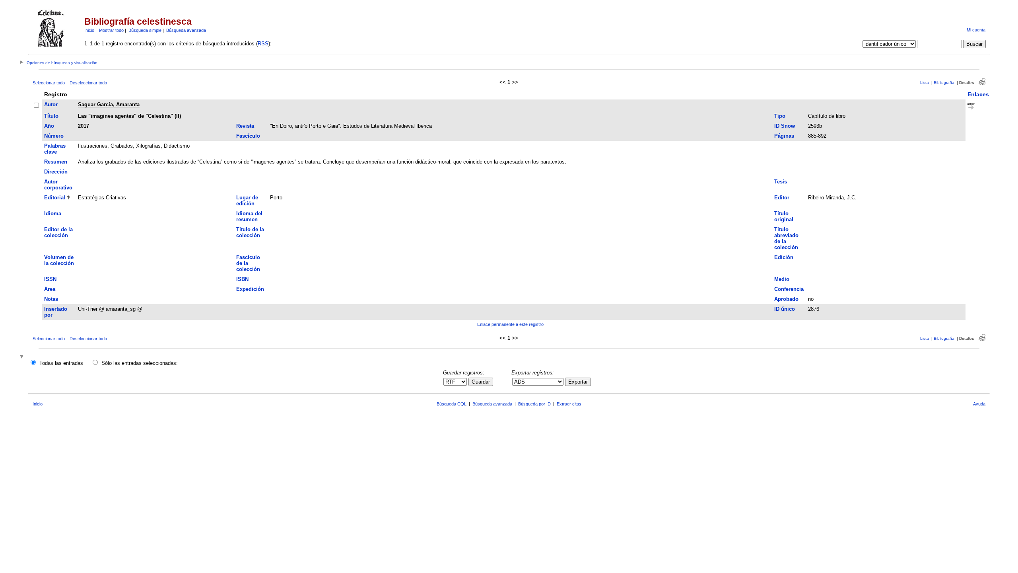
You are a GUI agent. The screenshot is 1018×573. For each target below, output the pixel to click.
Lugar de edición (247, 201)
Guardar (481, 382)
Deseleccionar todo (88, 82)
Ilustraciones (92, 146)
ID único (784, 309)
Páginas (784, 136)
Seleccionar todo (49, 82)
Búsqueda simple (144, 30)
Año (49, 126)
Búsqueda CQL (451, 403)
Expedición (250, 289)
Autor (51, 104)
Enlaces (978, 94)
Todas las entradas (61, 363)
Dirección (56, 172)
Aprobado (786, 299)
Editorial (54, 198)
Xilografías (148, 146)
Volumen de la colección (59, 260)
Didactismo (177, 146)
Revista (245, 126)
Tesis (780, 182)
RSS (263, 44)
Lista (924, 82)
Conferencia (789, 289)
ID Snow (784, 126)
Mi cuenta (976, 29)
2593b (815, 126)
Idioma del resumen (249, 216)
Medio (781, 279)
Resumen (55, 162)
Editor (781, 198)
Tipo (779, 116)
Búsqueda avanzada (186, 30)
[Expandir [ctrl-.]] (22, 357)
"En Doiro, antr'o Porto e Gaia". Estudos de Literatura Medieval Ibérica (351, 126)
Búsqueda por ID (534, 403)
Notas (51, 299)
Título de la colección (250, 232)
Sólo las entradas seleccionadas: (139, 363)
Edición (783, 257)
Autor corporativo (58, 185)
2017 (83, 126)
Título (51, 116)
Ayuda (979, 403)
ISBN (242, 279)
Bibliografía (944, 82)
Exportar (578, 382)
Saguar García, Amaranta (109, 104)
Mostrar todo (111, 30)
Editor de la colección (58, 232)
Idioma (52, 213)
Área (49, 289)
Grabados (122, 146)
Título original (783, 216)
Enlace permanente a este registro (510, 324)
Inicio (89, 30)
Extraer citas (569, 403)
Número (54, 136)
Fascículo (248, 136)
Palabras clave (55, 149)
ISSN (50, 279)
